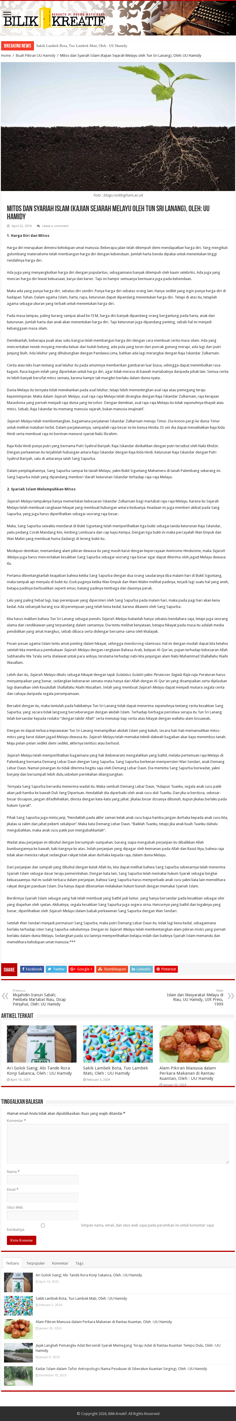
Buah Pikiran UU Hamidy (35, 55)
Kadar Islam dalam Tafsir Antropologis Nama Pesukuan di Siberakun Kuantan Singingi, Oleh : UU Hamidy (121, 1369)
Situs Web (15, 1207)
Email (12, 1189)
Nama (13, 1171)
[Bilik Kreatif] (118, 18)
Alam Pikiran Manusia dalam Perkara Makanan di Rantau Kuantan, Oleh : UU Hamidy (187, 1073)
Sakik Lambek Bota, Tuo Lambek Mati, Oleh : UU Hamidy (81, 46)
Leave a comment (55, 226)
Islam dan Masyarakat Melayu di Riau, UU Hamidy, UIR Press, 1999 (195, 997)
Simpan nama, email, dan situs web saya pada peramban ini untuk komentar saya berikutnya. (110, 1227)
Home (6, 55)
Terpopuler (35, 1263)
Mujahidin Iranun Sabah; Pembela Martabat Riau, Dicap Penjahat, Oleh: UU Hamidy (39, 997)
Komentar (16, 1120)
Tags (79, 1263)
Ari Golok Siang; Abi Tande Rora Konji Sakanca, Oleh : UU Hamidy (39, 1070)
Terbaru (12, 1263)
